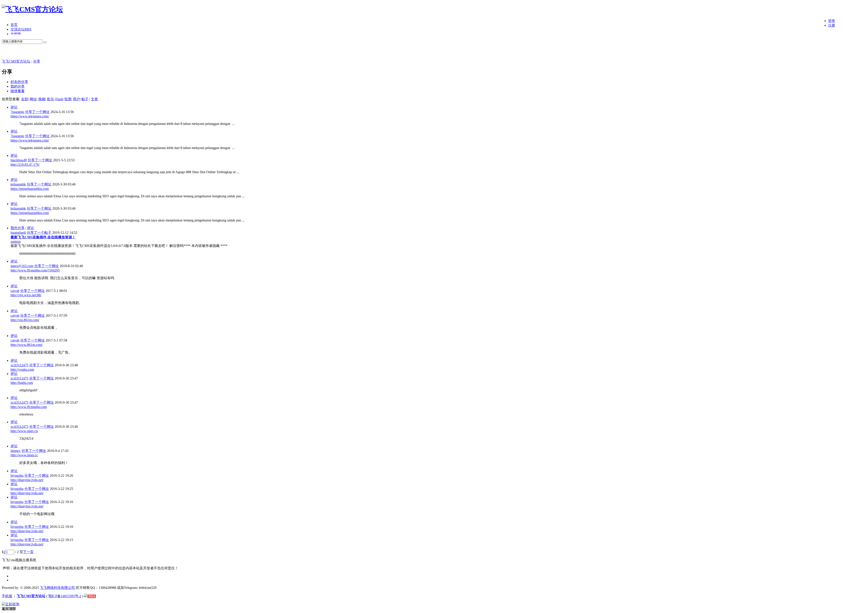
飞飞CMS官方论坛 (16, 61)
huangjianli (18, 232)
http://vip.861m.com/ (25, 320)
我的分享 (18, 86)
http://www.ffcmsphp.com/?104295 (35, 270)
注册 (831, 25)
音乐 (50, 99)
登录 (831, 21)
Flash (59, 99)
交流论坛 (21, 29)
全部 (24, 99)
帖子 (84, 99)
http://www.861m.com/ (27, 345)
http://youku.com (22, 369)
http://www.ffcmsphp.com (29, 407)
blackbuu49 (19, 160)
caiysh (15, 291)
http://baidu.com (22, 383)
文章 (94, 99)
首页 (14, 25)
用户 (76, 99)
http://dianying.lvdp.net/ (27, 480)
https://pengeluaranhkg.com (30, 189)
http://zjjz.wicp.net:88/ (26, 295)
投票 (67, 99)
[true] (45, 42)
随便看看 (18, 91)
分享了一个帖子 (39, 232)
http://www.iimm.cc (24, 455)
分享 (36, 61)
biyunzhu (17, 475)
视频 (41, 99)
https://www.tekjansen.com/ (30, 116)
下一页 (28, 552)
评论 (14, 107)
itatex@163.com (22, 266)
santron (16, 241)
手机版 (7, 596)
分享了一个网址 (37, 112)
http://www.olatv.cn (24, 431)
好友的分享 (19, 82)
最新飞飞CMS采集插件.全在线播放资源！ (43, 237)
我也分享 (18, 228)
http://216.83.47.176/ (25, 164)
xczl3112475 (19, 365)
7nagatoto (17, 112)
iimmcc (16, 451)
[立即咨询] (10, 604)
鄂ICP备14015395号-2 (64, 596)
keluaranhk (18, 184)
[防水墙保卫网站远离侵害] (86, 596)
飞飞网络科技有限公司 (57, 588)
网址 (33, 99)
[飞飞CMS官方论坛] (32, 9)
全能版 (16, 34)
